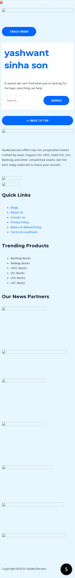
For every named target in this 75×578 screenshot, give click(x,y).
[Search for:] (23, 100)
